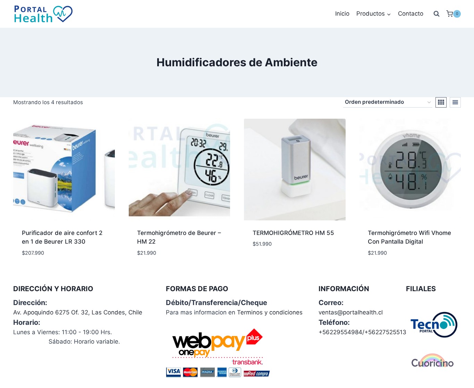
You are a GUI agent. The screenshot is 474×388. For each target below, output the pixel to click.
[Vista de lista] (455, 102)
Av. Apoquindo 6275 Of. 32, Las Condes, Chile (77, 312)
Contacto (410, 13)
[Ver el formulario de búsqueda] (436, 14)
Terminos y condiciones (270, 312)
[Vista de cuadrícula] (441, 102)
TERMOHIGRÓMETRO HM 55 (293, 232)
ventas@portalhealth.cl (351, 312)
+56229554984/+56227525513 (362, 332)
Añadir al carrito (279, 265)
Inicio (342, 13)
